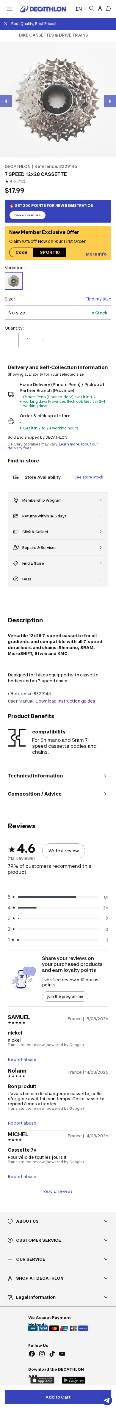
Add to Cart (58, 1396)
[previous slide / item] (6, 101)
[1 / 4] (58, 100)
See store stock (88, 477)
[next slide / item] (110, 101)
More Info (96, 253)
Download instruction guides (65, 700)
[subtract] (12, 340)
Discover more (27, 215)
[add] (43, 340)
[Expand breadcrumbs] (8, 35)
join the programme (65, 996)
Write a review (63, 850)
